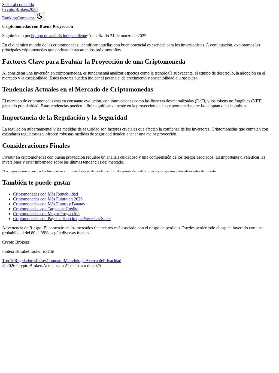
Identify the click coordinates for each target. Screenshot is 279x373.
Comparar (25, 18)
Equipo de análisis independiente (59, 35)
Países (41, 260)
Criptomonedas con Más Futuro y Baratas (49, 204)
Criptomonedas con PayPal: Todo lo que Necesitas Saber (62, 218)
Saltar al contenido (18, 4)
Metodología (75, 260)
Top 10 (8, 260)
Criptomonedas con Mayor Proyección (46, 213)
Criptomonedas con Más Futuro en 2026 (48, 199)
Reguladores (25, 260)
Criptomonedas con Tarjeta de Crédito (45, 208)
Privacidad (112, 260)
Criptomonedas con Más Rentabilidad (45, 194)
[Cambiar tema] (39, 16)
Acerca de (94, 260)
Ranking (9, 18)
